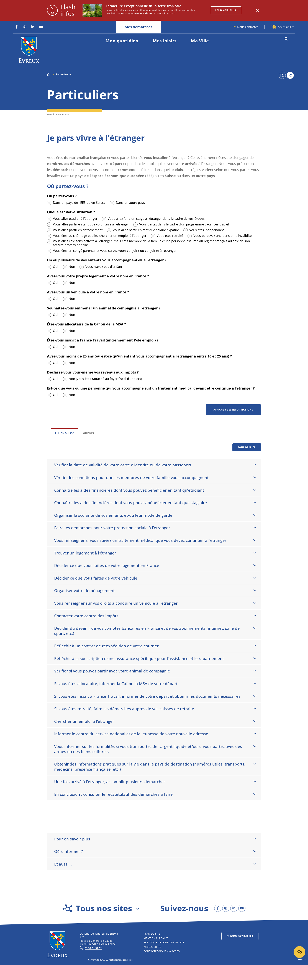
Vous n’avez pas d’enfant (103, 267)
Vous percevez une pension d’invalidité (222, 236)
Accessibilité (286, 27)
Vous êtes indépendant (206, 230)
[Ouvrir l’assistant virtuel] (299, 952)
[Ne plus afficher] (257, 10)
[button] (286, 38)
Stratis (302, 959)
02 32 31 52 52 (93, 948)
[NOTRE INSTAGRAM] (24, 27)
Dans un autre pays (130, 202)
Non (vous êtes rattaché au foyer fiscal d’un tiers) (105, 379)
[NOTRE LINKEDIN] (32, 27)
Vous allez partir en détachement (77, 230)
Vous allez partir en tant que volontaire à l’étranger (91, 224)
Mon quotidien (122, 41)
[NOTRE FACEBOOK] (16, 27)
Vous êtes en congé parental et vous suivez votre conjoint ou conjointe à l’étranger (115, 251)
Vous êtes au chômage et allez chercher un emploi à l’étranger (99, 236)
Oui (55, 267)
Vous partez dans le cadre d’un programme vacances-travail (184, 224)
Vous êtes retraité (170, 236)
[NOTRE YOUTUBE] (41, 27)
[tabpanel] (154, 631)
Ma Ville (200, 41)
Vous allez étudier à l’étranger (75, 218)
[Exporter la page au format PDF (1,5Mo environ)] (282, 75)
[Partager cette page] (290, 75)
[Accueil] (48, 74)
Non (72, 267)
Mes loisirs (165, 41)
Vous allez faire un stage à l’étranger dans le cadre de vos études (156, 218)
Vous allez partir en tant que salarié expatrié (146, 230)
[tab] (64, 433)
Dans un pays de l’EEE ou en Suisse (79, 202)
